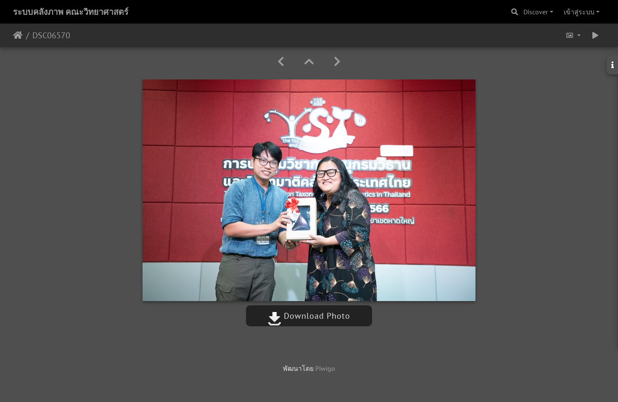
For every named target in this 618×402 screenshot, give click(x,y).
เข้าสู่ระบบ (579, 12)
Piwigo (325, 368)
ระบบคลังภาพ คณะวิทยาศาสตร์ (71, 11)
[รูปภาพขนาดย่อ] (309, 62)
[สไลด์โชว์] (595, 35)
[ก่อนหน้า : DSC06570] (280, 62)
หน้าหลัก (18, 35)
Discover (535, 12)
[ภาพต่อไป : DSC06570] (337, 62)
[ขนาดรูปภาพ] (573, 35)
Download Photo (315, 315)
